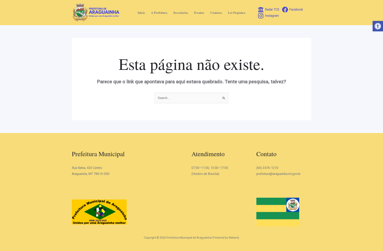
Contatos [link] (216, 12)
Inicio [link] (141, 12)
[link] (378, 26)
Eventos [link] (199, 12)
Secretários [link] (180, 12)
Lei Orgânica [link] (236, 12)
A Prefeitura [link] (159, 12)
